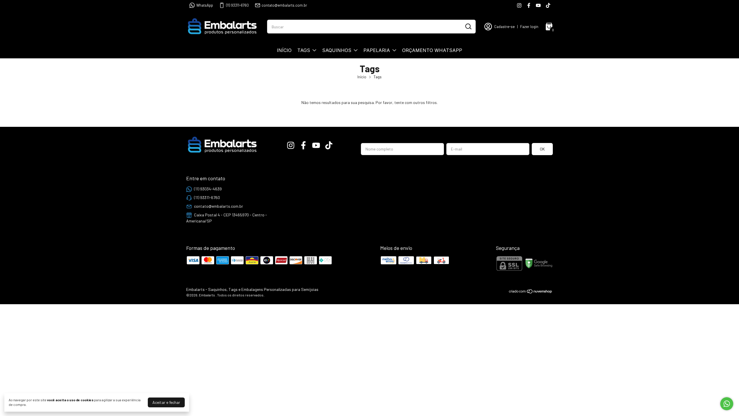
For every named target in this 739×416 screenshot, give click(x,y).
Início (284, 50)
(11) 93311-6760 (237, 5)
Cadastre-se (504, 26)
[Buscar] (468, 26)
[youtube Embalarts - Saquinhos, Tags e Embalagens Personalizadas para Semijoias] (538, 5)
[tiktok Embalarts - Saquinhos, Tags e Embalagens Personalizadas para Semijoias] (548, 5)
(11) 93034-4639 (208, 188)
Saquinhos (336, 50)
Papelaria (376, 50)
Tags (303, 50)
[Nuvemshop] (531, 292)
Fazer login (529, 26)
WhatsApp (204, 5)
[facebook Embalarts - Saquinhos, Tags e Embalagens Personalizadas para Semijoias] (528, 5)
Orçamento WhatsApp (432, 50)
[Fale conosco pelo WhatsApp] (726, 403)
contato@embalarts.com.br (284, 5)
